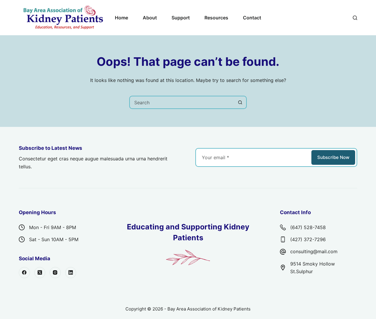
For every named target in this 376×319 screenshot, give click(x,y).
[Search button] (240, 102)
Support (181, 18)
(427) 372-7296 (308, 239)
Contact (252, 18)
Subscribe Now (333, 157)
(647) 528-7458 (308, 227)
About (150, 18)
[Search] (355, 18)
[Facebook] (24, 272)
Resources (216, 18)
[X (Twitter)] (40, 272)
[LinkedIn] (70, 272)
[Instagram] (55, 272)
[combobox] (182, 102)
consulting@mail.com (314, 251)
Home (121, 18)
